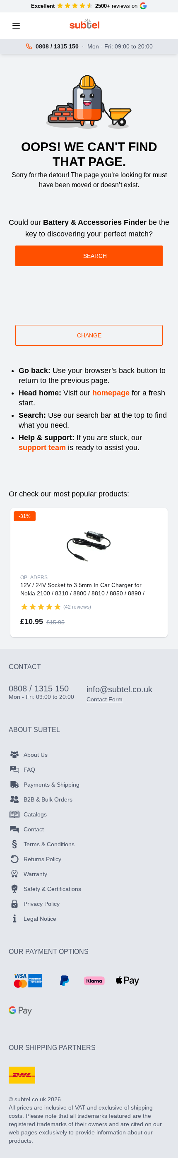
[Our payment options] (27, 981)
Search (95, 256)
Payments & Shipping (51, 784)
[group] (41, 606)
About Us (36, 754)
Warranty (35, 874)
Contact (34, 829)
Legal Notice (40, 918)
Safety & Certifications (52, 889)
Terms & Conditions (49, 844)
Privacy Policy (42, 903)
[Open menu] (19, 26)
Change (89, 335)
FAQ (29, 769)
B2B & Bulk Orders (48, 799)
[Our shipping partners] (22, 1075)
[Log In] (128, 26)
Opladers (34, 577)
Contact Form (105, 699)
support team (42, 447)
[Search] (41, 26)
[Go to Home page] (85, 24)
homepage (111, 393)
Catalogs (35, 814)
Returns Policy (42, 859)
